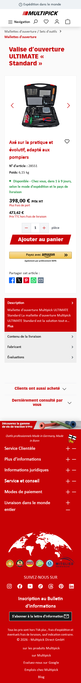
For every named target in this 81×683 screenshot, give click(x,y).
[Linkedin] (71, 586)
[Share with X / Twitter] (19, 280)
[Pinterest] (61, 586)
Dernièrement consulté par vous (37, 403)
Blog (41, 677)
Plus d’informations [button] (22, 459)
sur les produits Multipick (41, 648)
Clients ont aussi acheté (37, 389)
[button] (40, 257)
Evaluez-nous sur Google (41, 663)
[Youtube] (30, 586)
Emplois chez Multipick (41, 670)
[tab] (40, 315)
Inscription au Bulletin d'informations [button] (40, 602)
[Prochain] (68, 105)
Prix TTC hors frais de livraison (27, 216)
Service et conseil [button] (21, 481)
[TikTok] (40, 586)
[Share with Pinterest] (26, 280)
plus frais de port (19, 205)
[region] (40, 105)
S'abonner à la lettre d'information (38, 616)
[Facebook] (19, 586)
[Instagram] (9, 586)
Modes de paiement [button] (23, 492)
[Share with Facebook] (12, 280)
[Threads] (50, 586)
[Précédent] (12, 105)
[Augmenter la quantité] (44, 228)
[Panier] (67, 22)
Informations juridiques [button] (26, 470)
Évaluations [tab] (15, 357)
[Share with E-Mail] (40, 280)
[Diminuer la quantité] (26, 228)
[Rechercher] (35, 22)
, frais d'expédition (58, 630)
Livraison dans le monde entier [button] (27, 506)
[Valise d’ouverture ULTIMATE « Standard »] (40, 105)
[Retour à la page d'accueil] (40, 13)
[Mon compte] (57, 22)
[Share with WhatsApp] (33, 280)
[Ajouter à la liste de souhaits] (67, 141)
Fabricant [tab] (14, 347)
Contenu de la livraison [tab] (24, 336)
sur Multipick (41, 655)
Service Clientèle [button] (19, 448)
